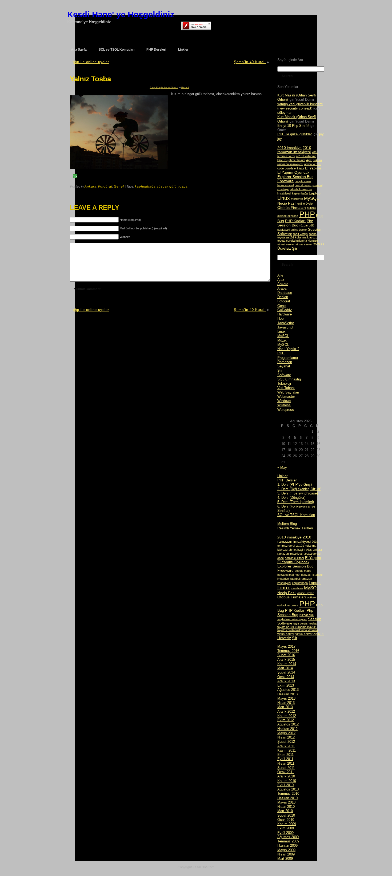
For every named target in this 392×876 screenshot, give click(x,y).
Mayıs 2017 (286, 646)
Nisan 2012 (286, 737)
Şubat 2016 (286, 655)
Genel (119, 186)
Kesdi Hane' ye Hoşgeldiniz (120, 14)
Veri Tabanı (286, 388)
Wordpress (285, 410)
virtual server (285, 244)
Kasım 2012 (286, 716)
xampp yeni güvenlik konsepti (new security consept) (300, 106)
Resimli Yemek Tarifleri (295, 528)
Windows (284, 401)
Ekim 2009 (285, 828)
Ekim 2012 (285, 720)
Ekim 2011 (285, 755)
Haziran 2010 (287, 798)
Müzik (282, 340)
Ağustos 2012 (288, 724)
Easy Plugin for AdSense (164, 87)
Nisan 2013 (286, 703)
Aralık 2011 (286, 746)
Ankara (91, 186)
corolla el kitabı (294, 168)
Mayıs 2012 (286, 733)
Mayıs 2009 (286, 850)
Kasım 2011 (286, 750)
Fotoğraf (105, 186)
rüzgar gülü (167, 186)
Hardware (284, 314)
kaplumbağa (145, 186)
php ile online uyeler (91, 62)
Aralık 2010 (286, 776)
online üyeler (305, 203)
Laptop (315, 193)
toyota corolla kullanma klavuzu (297, 240)
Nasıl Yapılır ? (288, 349)
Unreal (185, 87)
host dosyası (303, 185)
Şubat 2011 (286, 768)
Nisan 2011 (285, 763)
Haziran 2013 (287, 694)
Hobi (280, 319)
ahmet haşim (297, 160)
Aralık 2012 (286, 711)
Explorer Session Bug (295, 177)
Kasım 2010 (286, 781)
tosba (183, 186)
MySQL (311, 198)
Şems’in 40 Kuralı (250, 62)
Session (314, 229)
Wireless (284, 405)
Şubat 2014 (286, 672)
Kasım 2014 (286, 664)
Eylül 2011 (285, 759)
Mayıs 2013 (286, 698)
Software (284, 234)
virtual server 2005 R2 (309, 244)
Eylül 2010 (285, 785)
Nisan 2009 (286, 854)
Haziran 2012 (287, 729)
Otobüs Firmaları (291, 207)
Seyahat (283, 366)
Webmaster (286, 397)
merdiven (297, 198)
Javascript (285, 327)
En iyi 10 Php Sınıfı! (293, 126)
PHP (307, 214)
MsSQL (283, 336)
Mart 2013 (285, 707)
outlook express (287, 215)
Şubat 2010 (286, 815)
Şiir (294, 248)
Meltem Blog (287, 524)
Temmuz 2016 (288, 651)
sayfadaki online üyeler (292, 229)
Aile (280, 275)
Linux (283, 198)
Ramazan (284, 362)
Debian (282, 297)
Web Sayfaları (288, 392)
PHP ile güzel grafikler (294, 134)
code (280, 168)
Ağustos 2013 (288, 690)
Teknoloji (284, 384)
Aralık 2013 (286, 681)
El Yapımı (313, 168)
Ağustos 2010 (288, 789)
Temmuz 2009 (288, 841)
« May (282, 467)
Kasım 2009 (286, 824)
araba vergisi (312, 164)
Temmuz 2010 (288, 794)
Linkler (282, 476)
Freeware (285, 181)
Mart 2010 (285, 811)
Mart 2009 (285, 859)
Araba (281, 288)
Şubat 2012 (286, 742)
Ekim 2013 (285, 685)
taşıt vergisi (300, 234)
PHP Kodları (295, 221)
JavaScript (285, 323)
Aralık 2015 (286, 660)
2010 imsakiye (289, 147)
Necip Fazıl (286, 203)
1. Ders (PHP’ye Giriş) (294, 484)
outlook (311, 207)
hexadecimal (285, 185)
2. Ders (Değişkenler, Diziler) (299, 489)
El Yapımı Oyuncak (293, 172)
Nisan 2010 (286, 807)
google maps (303, 181)
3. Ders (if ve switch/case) (297, 493)
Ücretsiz (284, 248)
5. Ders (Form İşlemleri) (295, 502)
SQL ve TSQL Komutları (296, 515)
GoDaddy (284, 310)
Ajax (309, 160)
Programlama (287, 358)
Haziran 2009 (287, 845)
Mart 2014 (285, 668)
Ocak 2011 (285, 772)
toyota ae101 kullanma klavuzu (297, 237)
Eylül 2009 (285, 833)
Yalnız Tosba (90, 79)
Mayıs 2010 (286, 802)
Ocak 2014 (285, 677)
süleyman (284, 113)
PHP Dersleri (287, 480)
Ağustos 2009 (288, 837)
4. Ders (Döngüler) (291, 498)
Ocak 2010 (285, 820)
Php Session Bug (295, 223)
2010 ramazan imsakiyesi (294, 149)
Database (284, 293)
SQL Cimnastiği (289, 379)
